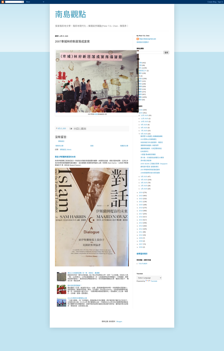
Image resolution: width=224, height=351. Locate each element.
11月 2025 (145, 119)
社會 (140, 79)
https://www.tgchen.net (147, 39)
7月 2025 (144, 131)
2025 (141, 113)
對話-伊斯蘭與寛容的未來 (65, 157)
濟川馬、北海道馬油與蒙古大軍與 (152, 158)
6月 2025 (144, 134)
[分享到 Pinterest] (85, 128)
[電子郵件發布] (70, 128)
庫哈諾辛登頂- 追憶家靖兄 (150, 167)
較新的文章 (59, 146)
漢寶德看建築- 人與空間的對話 (151, 148)
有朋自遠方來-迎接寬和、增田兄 (152, 142)
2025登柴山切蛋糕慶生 (149, 139)
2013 (141, 226)
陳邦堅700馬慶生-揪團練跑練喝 (151, 136)
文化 (140, 68)
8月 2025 (144, 128)
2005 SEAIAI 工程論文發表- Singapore (154, 164)
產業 (140, 94)
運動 (140, 97)
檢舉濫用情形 (142, 254)
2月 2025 (144, 186)
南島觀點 (70, 14)
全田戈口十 (142, 71)
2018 (141, 211)
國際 (140, 92)
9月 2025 (144, 125)
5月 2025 (144, 177)
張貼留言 (61, 141)
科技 (140, 84)
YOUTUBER (143, 264)
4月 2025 (144, 180)
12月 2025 (145, 115)
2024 (141, 192)
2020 (141, 205)
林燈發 (96, 114)
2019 (141, 208)
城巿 (140, 81)
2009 (141, 238)
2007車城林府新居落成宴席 (150, 170)
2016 (141, 217)
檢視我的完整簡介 (143, 42)
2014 (141, 223)
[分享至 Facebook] (82, 128)
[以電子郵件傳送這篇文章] (75, 128)
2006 (141, 247)
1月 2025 (144, 189)
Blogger (119, 321)
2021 (141, 202)
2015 (141, 220)
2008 (141, 241)
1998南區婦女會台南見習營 (150, 173)
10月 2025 (145, 121)
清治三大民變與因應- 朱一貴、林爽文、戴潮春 (84, 273)
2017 (141, 214)
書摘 (140, 86)
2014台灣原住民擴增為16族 (77, 298)
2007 (141, 244)
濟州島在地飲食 (146, 161)
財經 (140, 89)
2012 (141, 229)
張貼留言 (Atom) (65, 150)
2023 (141, 196)
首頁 (91, 146)
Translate (154, 281)
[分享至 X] (80, 128)
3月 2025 (144, 183)
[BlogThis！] (77, 128)
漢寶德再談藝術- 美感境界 (150, 145)
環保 (140, 100)
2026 (141, 110)
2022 (141, 199)
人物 (140, 63)
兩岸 (140, 73)
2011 (141, 232)
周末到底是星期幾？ (75, 286)
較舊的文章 (124, 146)
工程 (140, 65)
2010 (141, 235)
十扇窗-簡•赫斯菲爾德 (148, 154)
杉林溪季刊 (144, 151)
